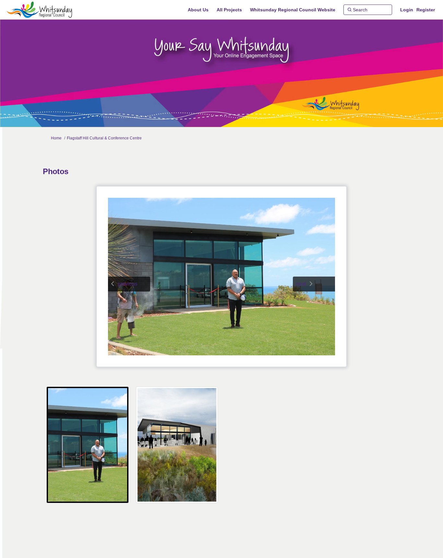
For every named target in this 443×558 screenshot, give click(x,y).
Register (425, 9)
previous (128, 284)
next (301, 284)
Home (56, 138)
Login (406, 9)
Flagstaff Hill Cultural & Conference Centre (104, 138)
